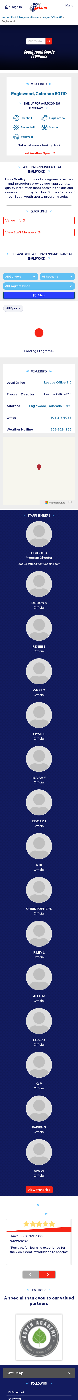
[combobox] (39, 326)
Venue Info (13, 220)
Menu (69, 5)
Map (41, 303)
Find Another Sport (37, 153)
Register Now (20, 459)
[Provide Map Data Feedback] (70, 753)
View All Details (21, 472)
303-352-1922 (61, 680)
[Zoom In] (8, 690)
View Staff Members (21, 232)
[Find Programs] (49, 41)
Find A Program (20, 17)
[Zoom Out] (8, 696)
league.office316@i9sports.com (39, 814)
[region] (39, 721)
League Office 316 (52, 17)
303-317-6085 (60, 668)
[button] (39, 472)
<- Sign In (15, 7)
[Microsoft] (55, 753)
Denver (35, 17)
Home (5, 17)
